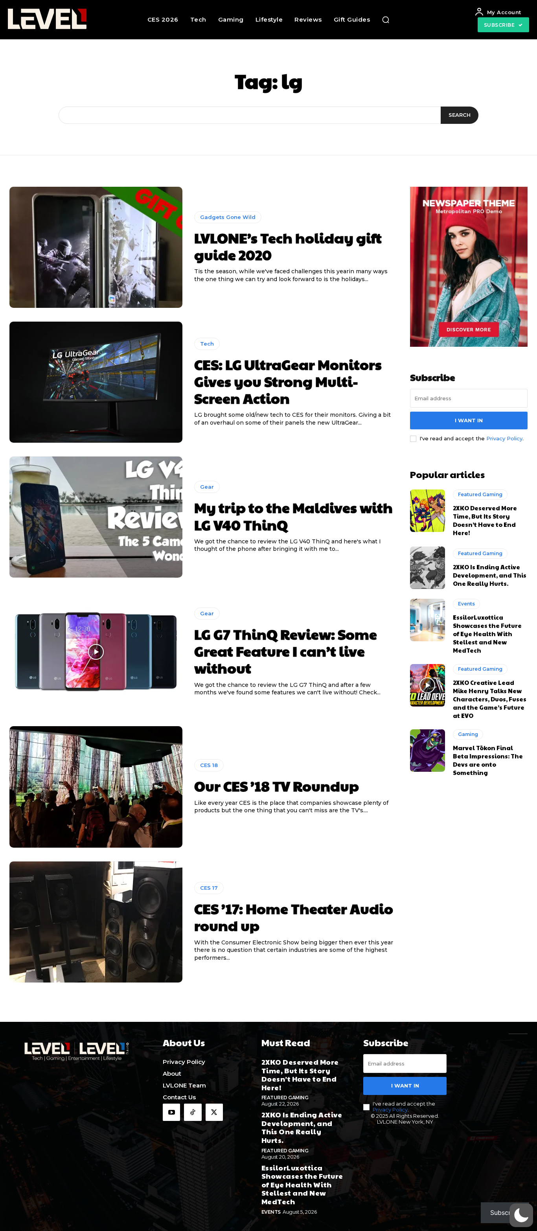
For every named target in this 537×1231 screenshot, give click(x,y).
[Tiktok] (192, 1112)
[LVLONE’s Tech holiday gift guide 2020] (95, 247)
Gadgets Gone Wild (228, 217)
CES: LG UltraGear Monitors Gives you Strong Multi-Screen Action (288, 381)
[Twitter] (214, 1112)
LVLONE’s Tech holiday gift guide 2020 (288, 246)
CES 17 (209, 888)
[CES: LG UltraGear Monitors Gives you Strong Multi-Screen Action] (95, 382)
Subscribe (505, 1212)
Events (466, 604)
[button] (386, 20)
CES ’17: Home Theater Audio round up (293, 916)
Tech (207, 343)
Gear (207, 487)
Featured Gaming (480, 494)
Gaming (468, 734)
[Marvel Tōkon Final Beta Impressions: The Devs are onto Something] (427, 750)
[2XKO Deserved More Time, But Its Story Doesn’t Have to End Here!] (427, 510)
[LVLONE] (55, 20)
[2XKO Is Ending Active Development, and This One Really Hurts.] (427, 567)
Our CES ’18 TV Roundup (276, 785)
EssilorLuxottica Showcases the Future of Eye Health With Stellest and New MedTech (487, 633)
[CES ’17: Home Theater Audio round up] (95, 922)
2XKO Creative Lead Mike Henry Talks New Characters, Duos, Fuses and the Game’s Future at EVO (489, 698)
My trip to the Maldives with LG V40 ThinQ (293, 515)
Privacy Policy (504, 438)
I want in (469, 420)
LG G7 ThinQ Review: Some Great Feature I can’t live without (285, 650)
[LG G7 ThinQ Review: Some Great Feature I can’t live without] (95, 651)
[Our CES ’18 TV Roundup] (95, 786)
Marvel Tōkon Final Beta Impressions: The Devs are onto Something (488, 760)
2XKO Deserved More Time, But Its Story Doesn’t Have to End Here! (485, 520)
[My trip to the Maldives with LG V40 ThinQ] (95, 517)
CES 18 (209, 765)
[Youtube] (171, 1112)
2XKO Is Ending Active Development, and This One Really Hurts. (489, 575)
